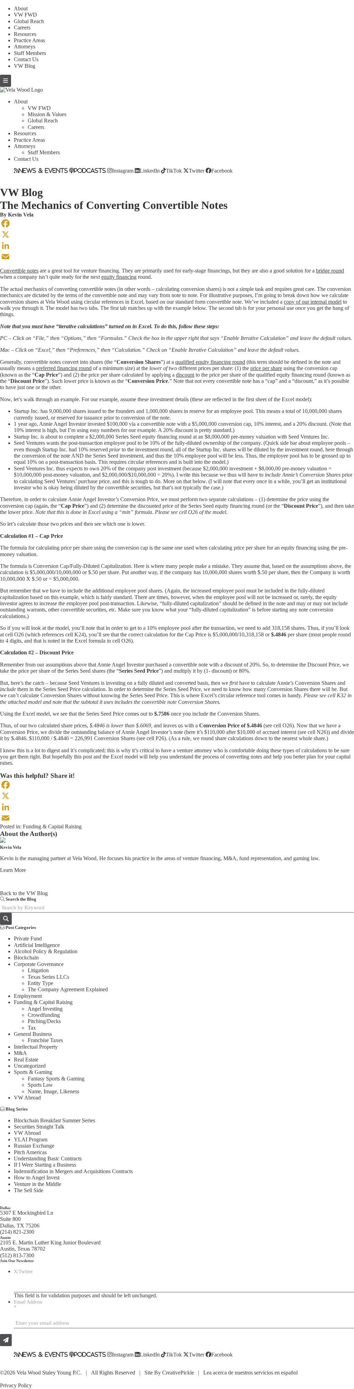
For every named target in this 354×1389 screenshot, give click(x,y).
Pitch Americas (30, 1152)
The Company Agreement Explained (68, 989)
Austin (5, 1237)
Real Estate (26, 1060)
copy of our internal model (313, 302)
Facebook (222, 170)
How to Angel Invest (36, 1177)
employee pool (237, 411)
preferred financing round (64, 368)
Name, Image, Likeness (53, 1091)
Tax (32, 1028)
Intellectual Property (36, 1047)
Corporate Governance (39, 964)
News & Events (43, 170)
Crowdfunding (44, 1015)
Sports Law (40, 1085)
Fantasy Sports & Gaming (56, 1079)
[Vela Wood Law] (21, 90)
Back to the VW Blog (24, 893)
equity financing (119, 277)
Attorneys (24, 46)
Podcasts (90, 170)
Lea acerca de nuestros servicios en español (250, 1373)
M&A (20, 1053)
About (21, 8)
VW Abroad (27, 1098)
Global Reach (29, 21)
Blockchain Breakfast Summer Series (54, 1120)
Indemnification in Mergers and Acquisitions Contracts (73, 1171)
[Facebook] (177, 223)
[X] (177, 234)
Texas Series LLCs (48, 977)
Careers (22, 27)
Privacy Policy (16, 1385)
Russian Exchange (34, 1146)
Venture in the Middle (37, 1184)
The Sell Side (28, 1190)
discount (185, 375)
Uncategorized (30, 1066)
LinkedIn (150, 170)
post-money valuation (66, 475)
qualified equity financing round (210, 362)
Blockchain (26, 957)
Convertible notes (19, 271)
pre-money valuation (253, 437)
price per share (266, 368)
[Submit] (6, 1340)
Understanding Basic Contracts (48, 1158)
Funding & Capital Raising (52, 826)
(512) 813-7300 (17, 1255)
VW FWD (25, 15)
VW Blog (24, 66)
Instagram (122, 170)
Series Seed (128, 437)
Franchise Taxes (45, 1040)
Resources (25, 34)
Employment (28, 996)
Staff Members (30, 53)
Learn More (13, 870)
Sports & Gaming (33, 1072)
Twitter (196, 170)
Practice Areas (29, 40)
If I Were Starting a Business (45, 1165)
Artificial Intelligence (37, 945)
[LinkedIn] (177, 245)
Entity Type (40, 983)
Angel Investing (45, 1009)
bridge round (330, 271)
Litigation (38, 970)
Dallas (5, 1208)
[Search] (6, 919)
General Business (33, 1034)
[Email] (177, 256)
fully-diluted (188, 443)
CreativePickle (178, 1373)
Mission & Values (47, 114)
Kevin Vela (21, 215)
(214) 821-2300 (17, 1232)
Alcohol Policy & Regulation (45, 951)
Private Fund (28, 938)
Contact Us (26, 59)
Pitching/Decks (44, 1021)
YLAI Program (30, 1139)
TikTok (174, 170)
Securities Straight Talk (39, 1127)
